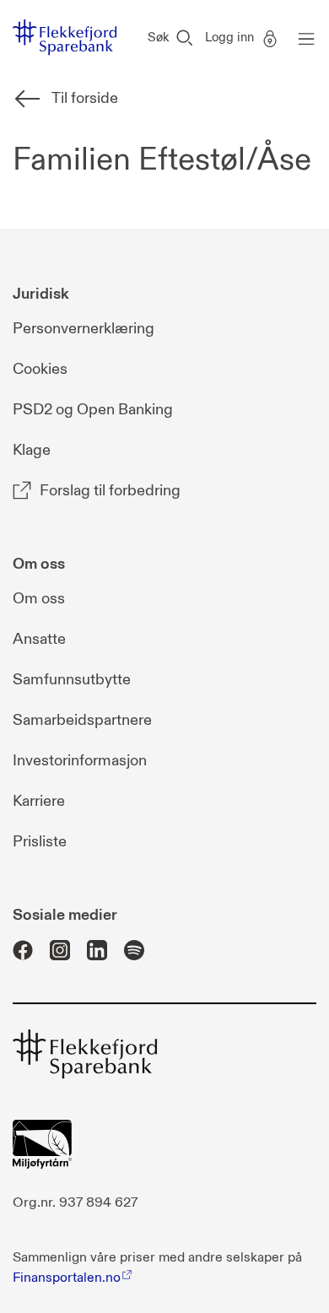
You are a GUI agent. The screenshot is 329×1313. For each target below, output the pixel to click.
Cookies (40, 369)
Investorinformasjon (80, 760)
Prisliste (40, 841)
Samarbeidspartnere (82, 720)
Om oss (39, 598)
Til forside (84, 98)
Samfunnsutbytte (72, 679)
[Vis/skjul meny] (302, 38)
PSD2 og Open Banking (93, 409)
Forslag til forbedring (110, 490)
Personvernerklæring (83, 328)
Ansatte (39, 639)
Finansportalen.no (67, 1277)
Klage (32, 450)
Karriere (39, 801)
